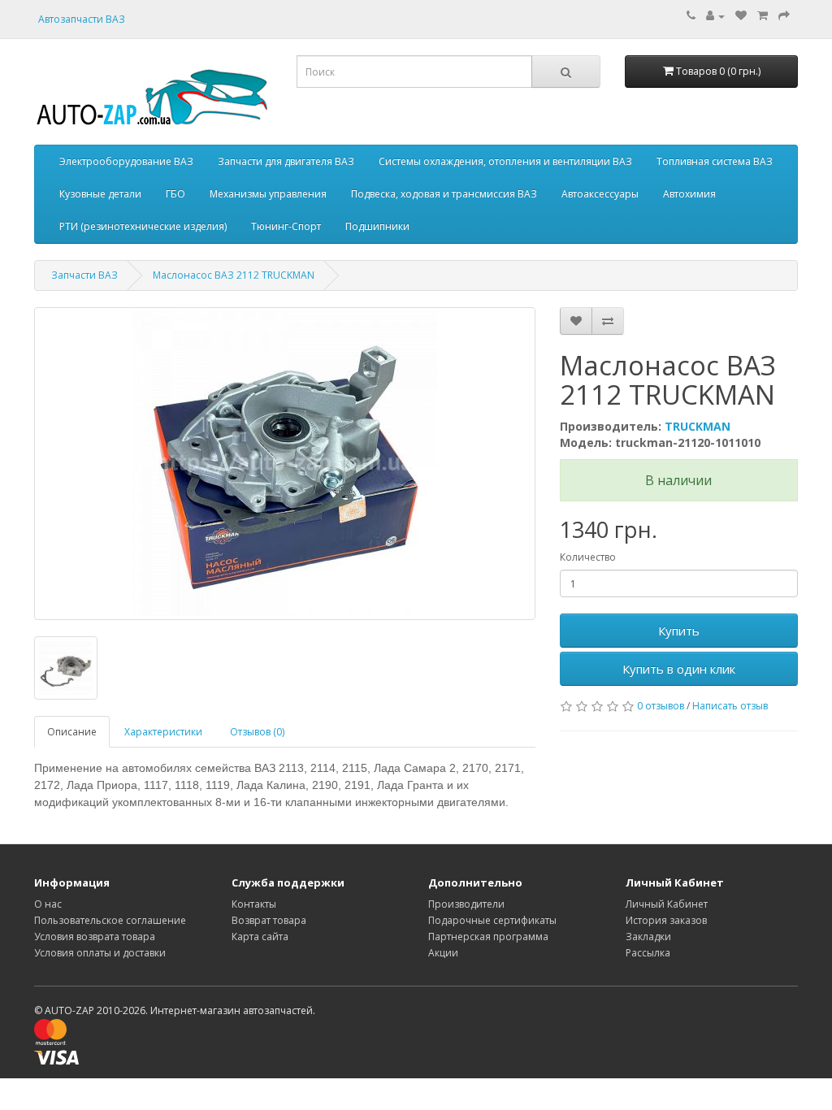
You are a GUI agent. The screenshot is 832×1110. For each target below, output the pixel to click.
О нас (48, 904)
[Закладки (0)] (741, 16)
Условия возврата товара (94, 936)
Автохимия (689, 194)
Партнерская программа (488, 936)
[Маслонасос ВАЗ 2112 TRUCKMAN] (284, 463)
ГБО (175, 194)
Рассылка (648, 953)
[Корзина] (762, 16)
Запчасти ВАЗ (84, 275)
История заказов (666, 920)
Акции (443, 953)
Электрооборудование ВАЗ (126, 161)
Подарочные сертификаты (492, 920)
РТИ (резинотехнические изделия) (143, 226)
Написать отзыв (730, 706)
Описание (72, 732)
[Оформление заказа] (784, 16)
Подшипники (377, 226)
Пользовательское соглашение (110, 920)
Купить (679, 630)
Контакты (254, 904)
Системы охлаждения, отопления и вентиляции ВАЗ (505, 161)
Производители (466, 904)
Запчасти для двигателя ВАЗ (286, 161)
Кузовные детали (100, 194)
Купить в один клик (678, 669)
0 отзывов (660, 706)
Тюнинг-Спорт (286, 226)
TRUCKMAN (697, 426)
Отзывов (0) (257, 732)
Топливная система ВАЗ (714, 161)
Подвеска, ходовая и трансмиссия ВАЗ (444, 194)
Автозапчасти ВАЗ (81, 19)
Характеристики (163, 732)
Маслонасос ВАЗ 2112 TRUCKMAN (233, 275)
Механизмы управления (268, 194)
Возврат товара (269, 920)
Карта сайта (260, 936)
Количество (588, 557)
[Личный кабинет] (715, 16)
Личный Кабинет (667, 904)
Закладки (648, 936)
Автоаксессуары (600, 194)
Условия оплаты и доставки (100, 953)
